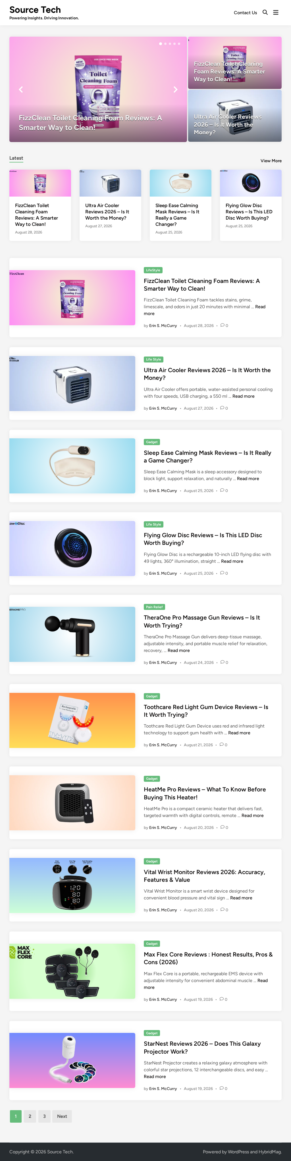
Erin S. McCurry (163, 325)
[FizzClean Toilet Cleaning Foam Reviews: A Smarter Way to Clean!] (98, 89)
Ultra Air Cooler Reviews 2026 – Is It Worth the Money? (107, 212)
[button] (160, 43)
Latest (16, 158)
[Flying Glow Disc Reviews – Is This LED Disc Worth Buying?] (251, 182)
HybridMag (270, 1151)
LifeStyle (153, 270)
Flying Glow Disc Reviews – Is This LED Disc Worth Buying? (249, 212)
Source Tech (35, 9)
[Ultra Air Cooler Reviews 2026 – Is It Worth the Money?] (235, 116)
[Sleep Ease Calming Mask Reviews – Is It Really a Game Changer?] (180, 182)
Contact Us (245, 12)
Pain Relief (154, 607)
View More (271, 160)
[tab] (16, 157)
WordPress (238, 1151)
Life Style (153, 359)
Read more (243, 396)
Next (62, 1116)
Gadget (152, 442)
